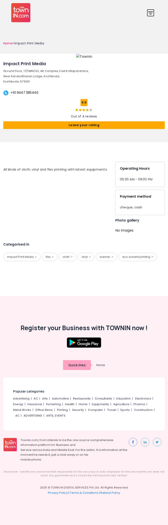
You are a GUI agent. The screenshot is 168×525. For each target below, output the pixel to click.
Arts (45, 398)
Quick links (77, 365)
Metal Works (22, 410)
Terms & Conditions (84, 493)
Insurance (34, 404)
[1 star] (87, 109)
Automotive (60, 398)
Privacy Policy (58, 493)
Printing (62, 410)
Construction (143, 410)
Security (78, 410)
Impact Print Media (21, 257)
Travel (111, 410)
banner (106, 257)
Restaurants (82, 398)
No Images (124, 230)
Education (123, 398)
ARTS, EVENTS (55, 415)
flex (49, 257)
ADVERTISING (33, 415)
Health (69, 404)
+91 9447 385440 (24, 92)
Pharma (139, 404)
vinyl (85, 257)
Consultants (103, 398)
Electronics (143, 398)
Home (8, 43)
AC (36, 398)
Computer (95, 410)
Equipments (100, 404)
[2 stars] (90, 109)
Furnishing (53, 404)
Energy (18, 404)
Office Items (44, 410)
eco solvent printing (137, 257)
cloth (67, 257)
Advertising (21, 398)
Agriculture (121, 404)
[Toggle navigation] (150, 12)
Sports (125, 410)
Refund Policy (110, 493)
